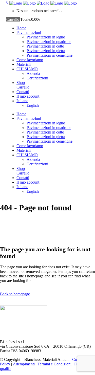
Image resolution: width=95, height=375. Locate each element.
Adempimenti (24, 364)
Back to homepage (15, 294)
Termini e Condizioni (54, 364)
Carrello (13, 19)
